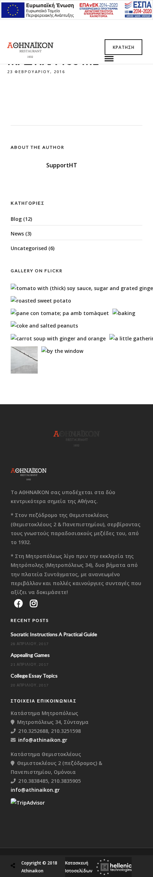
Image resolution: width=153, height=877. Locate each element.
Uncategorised (29, 248)
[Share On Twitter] (30, 848)
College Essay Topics (34, 676)
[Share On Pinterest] (42, 848)
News (17, 233)
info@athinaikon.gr (42, 739)
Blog (16, 219)
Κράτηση (123, 47)
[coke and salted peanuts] (44, 325)
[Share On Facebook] (19, 848)
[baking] (123, 313)
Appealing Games (30, 655)
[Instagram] (33, 603)
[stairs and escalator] (24, 371)
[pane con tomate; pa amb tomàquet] (60, 313)
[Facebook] (18, 603)
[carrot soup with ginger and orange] (58, 338)
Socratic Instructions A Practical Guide (54, 634)
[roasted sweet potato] (41, 300)
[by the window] (62, 351)
